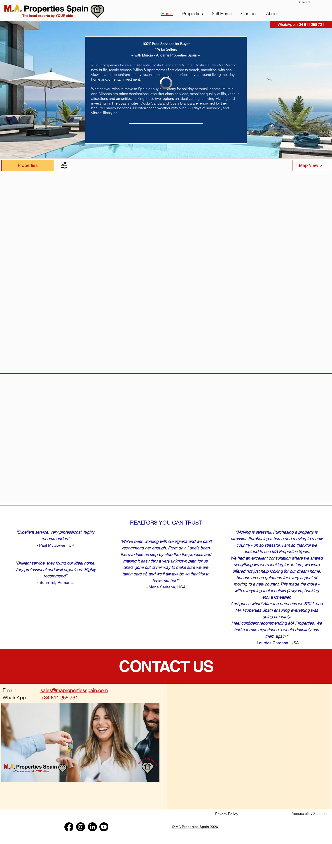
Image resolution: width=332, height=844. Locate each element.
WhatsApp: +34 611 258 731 (301, 24)
